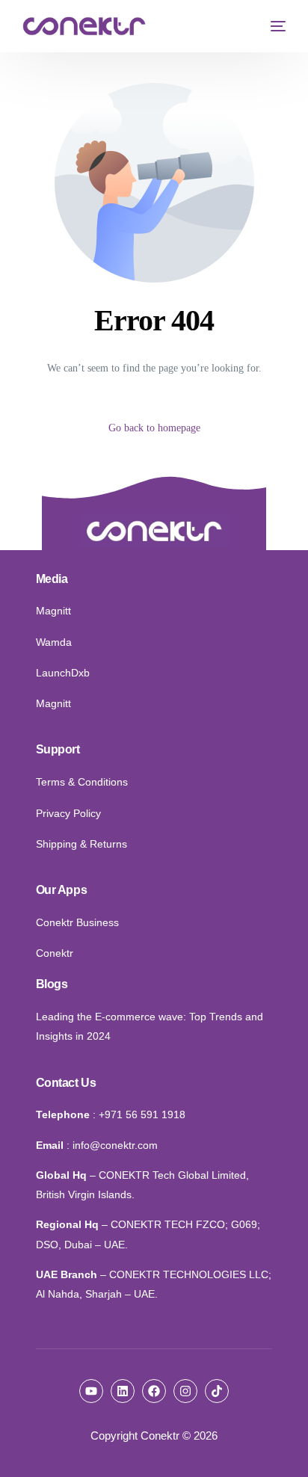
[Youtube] (91, 1391)
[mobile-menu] (274, 26)
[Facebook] (154, 1391)
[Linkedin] (123, 1391)
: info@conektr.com (112, 1145)
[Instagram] (185, 1391)
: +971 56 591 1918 (139, 1114)
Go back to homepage (154, 428)
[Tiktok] (217, 1391)
